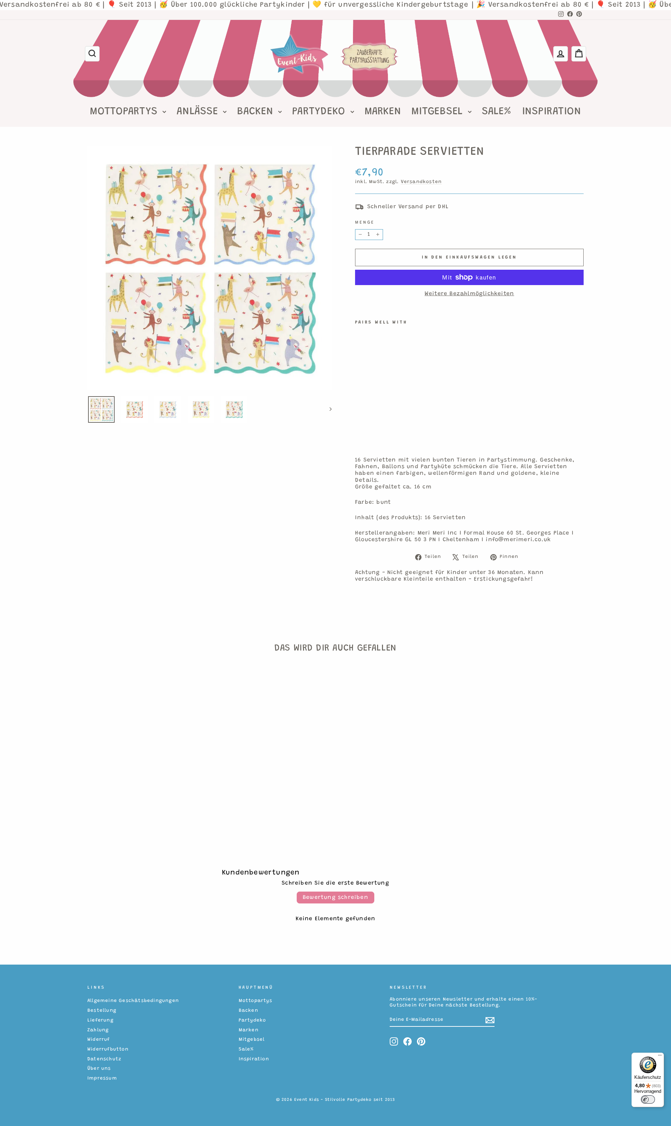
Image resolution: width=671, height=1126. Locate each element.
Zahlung (98, 1030)
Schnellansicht (146, 781)
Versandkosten (421, 182)
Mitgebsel (438, 112)
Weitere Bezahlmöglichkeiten (469, 294)
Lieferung (100, 1020)
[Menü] (660, 1057)
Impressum (102, 1078)
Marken (383, 112)
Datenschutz (104, 1059)
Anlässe (198, 112)
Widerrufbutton (108, 1049)
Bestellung (101, 1010)
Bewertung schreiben (335, 897)
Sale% (497, 112)
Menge (365, 222)
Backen (256, 112)
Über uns (99, 1068)
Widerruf (98, 1039)
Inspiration (551, 112)
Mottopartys (125, 112)
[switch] (648, 1099)
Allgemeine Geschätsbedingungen (133, 1000)
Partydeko (320, 112)
